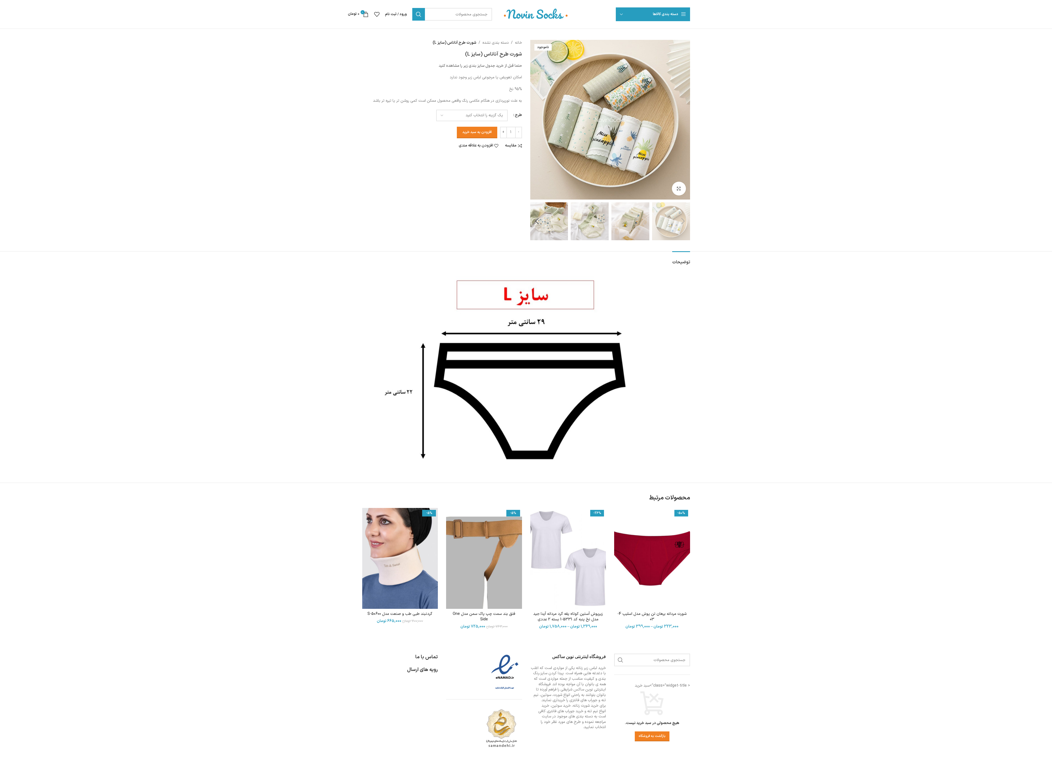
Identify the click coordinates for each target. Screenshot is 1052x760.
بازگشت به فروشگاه (652, 736)
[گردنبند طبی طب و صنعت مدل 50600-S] (400, 558)
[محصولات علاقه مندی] (376, 14)
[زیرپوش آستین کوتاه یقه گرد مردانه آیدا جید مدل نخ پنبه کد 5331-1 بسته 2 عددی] (568, 558)
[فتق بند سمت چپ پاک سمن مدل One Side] (484, 558)
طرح (518, 115)
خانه (518, 43)
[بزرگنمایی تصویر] (679, 188)
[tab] (681, 259)
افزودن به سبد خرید (477, 132)
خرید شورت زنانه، (585, 706)
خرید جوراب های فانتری (565, 711)
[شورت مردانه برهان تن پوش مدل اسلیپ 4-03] (652, 558)
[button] (683, 221)
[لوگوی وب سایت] (536, 14)
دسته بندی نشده (495, 43)
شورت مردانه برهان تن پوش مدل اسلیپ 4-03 (652, 616)
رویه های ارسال (422, 669)
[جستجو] (418, 14)
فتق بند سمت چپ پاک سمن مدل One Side (484, 616)
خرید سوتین (561, 706)
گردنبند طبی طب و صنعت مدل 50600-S (399, 614)
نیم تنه (592, 711)
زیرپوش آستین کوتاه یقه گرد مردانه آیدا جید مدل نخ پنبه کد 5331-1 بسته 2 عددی (568, 616)
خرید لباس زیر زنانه (591, 668)
